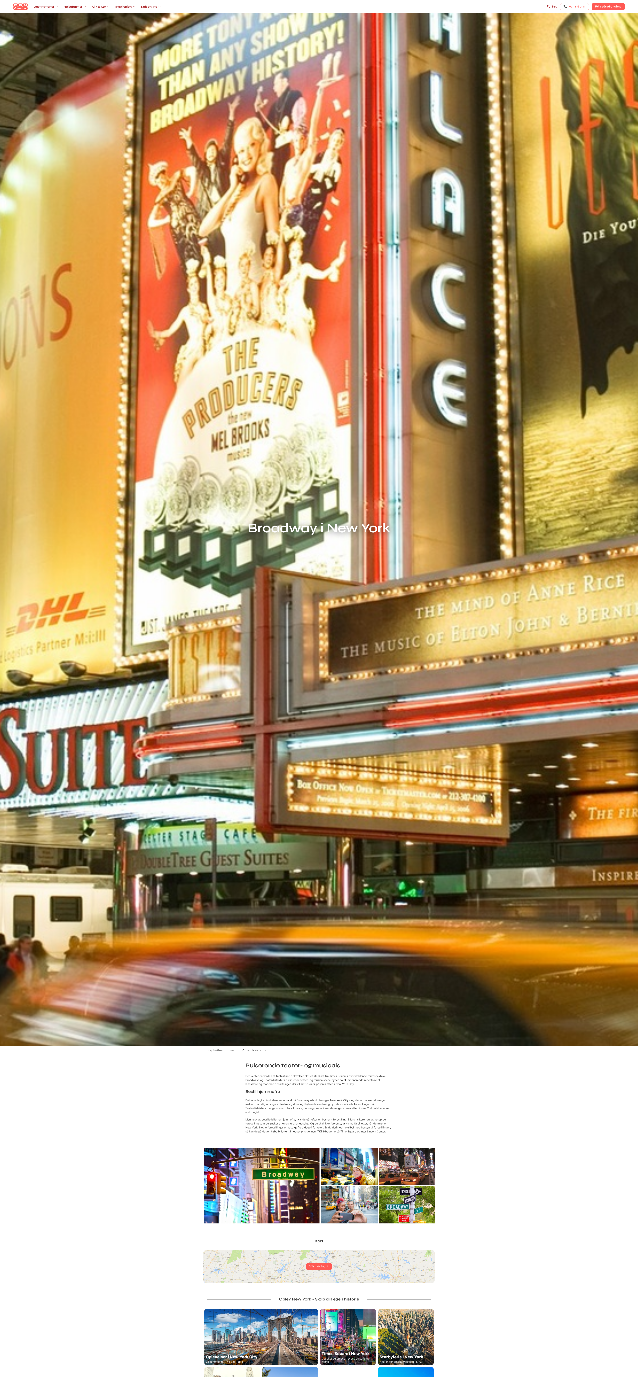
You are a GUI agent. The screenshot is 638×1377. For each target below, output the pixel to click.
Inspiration (215, 1050)
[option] (261, 1185)
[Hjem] (20, 6)
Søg (554, 6)
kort (233, 1050)
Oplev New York (254, 1050)
